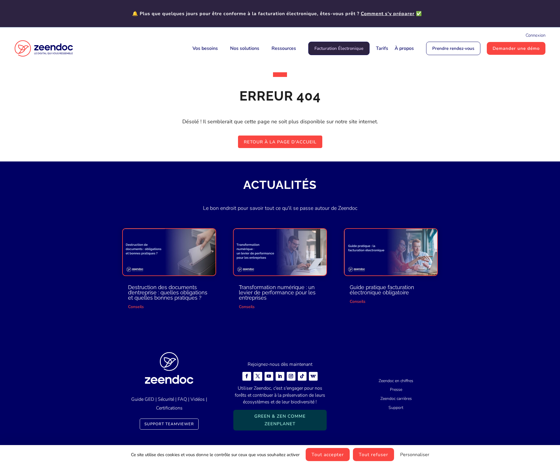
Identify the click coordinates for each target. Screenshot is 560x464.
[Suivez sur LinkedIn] (280, 376)
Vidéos (197, 399)
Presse (396, 389)
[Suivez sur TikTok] (302, 376)
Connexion (535, 35)
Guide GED (142, 399)
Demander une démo (516, 48)
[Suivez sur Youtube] (269, 376)
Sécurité (166, 399)
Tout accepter (328, 454)
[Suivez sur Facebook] (246, 376)
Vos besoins (205, 48)
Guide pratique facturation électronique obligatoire (382, 290)
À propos (404, 48)
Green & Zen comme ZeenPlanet (280, 420)
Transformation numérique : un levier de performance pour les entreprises (277, 292)
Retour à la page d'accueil (280, 142)
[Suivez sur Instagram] (291, 376)
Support (395, 407)
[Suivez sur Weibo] (313, 376)
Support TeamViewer (169, 424)
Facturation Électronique (338, 48)
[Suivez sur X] (257, 376)
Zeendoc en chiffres (396, 381)
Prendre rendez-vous (453, 48)
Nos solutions (244, 48)
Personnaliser (414, 454)
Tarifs (382, 48)
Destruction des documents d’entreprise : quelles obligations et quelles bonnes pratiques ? (167, 292)
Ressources (284, 48)
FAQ (182, 399)
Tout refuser (373, 454)
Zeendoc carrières (396, 398)
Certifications (169, 408)
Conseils (136, 307)
